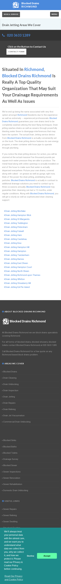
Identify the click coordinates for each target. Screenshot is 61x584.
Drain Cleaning (9, 378)
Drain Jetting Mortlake (15, 211)
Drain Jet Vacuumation (14, 415)
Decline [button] (30, 556)
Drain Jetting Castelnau (16, 239)
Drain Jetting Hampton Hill (17, 247)
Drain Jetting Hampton (15, 251)
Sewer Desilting (10, 521)
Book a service (11, 14)
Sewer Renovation (11, 478)
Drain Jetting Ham (13, 235)
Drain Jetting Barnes (14, 259)
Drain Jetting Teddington (16, 223)
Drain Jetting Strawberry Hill (18, 283)
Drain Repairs (9, 403)
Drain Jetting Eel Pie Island (17, 287)
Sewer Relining (10, 515)
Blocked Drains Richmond (28, 321)
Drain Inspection (10, 390)
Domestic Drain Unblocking (15, 490)
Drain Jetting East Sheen (16, 263)
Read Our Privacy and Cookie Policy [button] (14, 578)
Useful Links (12, 501)
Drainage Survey (10, 459)
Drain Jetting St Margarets (17, 219)
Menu (54, 14)
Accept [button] (47, 556)
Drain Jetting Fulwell (14, 231)
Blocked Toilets (10, 453)
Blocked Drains (10, 371)
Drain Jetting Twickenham (17, 255)
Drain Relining (9, 409)
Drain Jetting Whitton (15, 279)
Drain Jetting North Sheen (17, 271)
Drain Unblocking (11, 384)
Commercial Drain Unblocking (16, 421)
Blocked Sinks (9, 440)
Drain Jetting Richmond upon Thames (22, 275)
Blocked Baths (10, 446)
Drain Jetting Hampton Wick (18, 215)
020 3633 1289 (18, 35)
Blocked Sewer (10, 465)
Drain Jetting (9, 396)
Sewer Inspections (12, 471)
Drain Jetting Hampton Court (18, 267)
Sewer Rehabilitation (12, 484)
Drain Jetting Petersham (16, 227)
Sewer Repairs (10, 509)
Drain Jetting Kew (13, 243)
